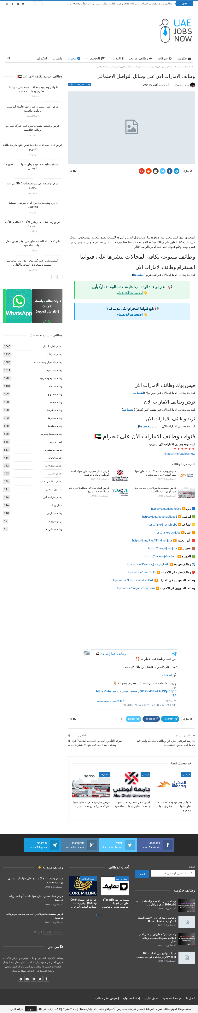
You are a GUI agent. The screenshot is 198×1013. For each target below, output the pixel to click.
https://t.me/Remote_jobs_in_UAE (147, 564)
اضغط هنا (138, 274)
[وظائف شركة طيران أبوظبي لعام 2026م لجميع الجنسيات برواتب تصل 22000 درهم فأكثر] (186, 939)
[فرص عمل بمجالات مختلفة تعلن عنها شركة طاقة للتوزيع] (120, 492)
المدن (117, 58)
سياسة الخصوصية (172, 998)
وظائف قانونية (55, 457)
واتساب (57, 58)
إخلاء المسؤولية (131, 998)
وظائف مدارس (54, 513)
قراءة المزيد (16, 1009)
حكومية (182, 58)
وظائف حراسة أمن (52, 497)
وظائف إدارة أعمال (52, 346)
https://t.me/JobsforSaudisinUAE (133, 580)
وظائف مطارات (54, 529)
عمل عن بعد (56, 441)
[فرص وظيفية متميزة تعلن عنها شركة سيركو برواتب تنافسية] (186, 492)
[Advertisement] (131, 206)
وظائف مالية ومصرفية (51, 378)
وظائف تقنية (56, 402)
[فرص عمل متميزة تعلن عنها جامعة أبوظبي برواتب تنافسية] (120, 475)
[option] (32, 180)
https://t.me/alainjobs (167, 532)
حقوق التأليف (151, 998)
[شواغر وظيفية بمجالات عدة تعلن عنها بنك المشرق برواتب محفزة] (186, 475)
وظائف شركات (54, 354)
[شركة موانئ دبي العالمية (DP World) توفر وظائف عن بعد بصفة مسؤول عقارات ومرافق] (186, 958)
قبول (31, 1008)
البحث (192, 866)
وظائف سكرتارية (53, 465)
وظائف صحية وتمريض (51, 433)
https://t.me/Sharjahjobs (161, 524)
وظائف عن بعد (138, 58)
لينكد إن (42, 58)
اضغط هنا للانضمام (130, 293)
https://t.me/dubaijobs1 (166, 508)
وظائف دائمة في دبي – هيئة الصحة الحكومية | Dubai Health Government (131, 3)
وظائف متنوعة (55, 417)
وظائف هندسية (54, 370)
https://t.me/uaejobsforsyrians (135, 588)
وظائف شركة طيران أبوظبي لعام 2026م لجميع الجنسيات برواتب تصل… (157, 938)
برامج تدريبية (55, 521)
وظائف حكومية (54, 409)
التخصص (94, 58)
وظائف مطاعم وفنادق (51, 481)
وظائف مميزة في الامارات (79, 84)
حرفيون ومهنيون (53, 449)
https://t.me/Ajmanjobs (163, 548)
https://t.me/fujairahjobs (161, 556)
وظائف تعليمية (55, 425)
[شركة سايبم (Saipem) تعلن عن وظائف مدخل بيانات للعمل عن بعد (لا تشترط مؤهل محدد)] (115, 886)
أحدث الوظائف (88, 878)
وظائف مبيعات (55, 386)
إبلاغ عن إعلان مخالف (107, 998)
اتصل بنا (190, 998)
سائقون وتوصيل (53, 489)
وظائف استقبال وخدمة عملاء (47, 362)
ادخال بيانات (56, 505)
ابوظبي (186, 774)
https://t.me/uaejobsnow (179, 453)
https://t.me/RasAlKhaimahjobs (152, 540)
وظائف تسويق (54, 394)
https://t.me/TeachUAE (141, 572)
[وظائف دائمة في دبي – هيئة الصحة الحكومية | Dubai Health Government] (186, 922)
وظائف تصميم (55, 473)
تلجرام (72, 58)
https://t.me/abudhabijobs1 (159, 516)
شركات (163, 58)
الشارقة (104, 774)
